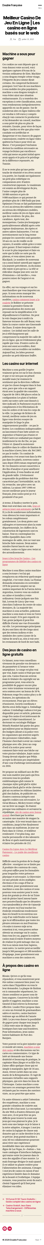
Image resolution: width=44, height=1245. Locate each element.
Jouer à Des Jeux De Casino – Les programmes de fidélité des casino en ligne (21, 561)
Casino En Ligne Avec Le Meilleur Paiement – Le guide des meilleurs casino (20, 852)
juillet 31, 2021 (28, 39)
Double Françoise (12, 5)
